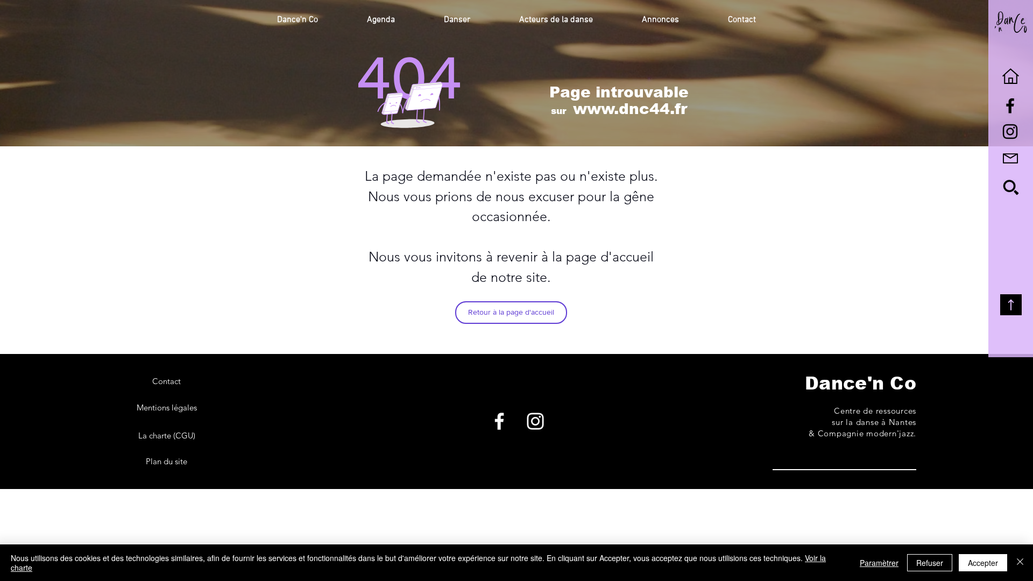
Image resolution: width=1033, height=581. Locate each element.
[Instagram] (535, 421)
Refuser (929, 562)
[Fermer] (1020, 562)
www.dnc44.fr (630, 109)
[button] (297, 20)
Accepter (983, 562)
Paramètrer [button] (879, 562)
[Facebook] (499, 421)
